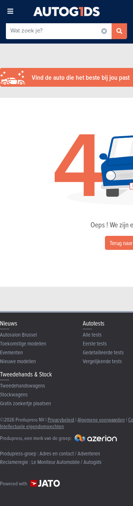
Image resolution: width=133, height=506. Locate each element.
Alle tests (92, 334)
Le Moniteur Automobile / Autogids (66, 462)
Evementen (11, 352)
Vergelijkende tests (102, 361)
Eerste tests (95, 343)
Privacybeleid (61, 419)
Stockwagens (14, 394)
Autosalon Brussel (18, 334)
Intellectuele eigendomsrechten (32, 426)
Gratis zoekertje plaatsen (25, 403)
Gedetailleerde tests (103, 352)
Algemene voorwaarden (101, 419)
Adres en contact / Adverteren (70, 453)
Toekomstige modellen (23, 343)
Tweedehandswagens (22, 385)
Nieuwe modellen (18, 361)
